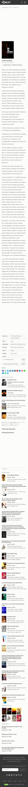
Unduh (23, 359)
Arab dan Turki (11, 616)
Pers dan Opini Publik (13, 413)
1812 (12, 341)
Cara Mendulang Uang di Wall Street (12, 582)
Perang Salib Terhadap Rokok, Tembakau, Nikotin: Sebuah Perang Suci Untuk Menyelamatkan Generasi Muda (13, 513)
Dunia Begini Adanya (13, 475)
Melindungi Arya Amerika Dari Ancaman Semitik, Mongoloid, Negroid (13, 671)
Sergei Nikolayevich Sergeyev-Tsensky (16, 382)
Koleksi (23, 364)
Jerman (13, 425)
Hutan (9, 425)
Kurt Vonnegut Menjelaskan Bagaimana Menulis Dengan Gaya (13, 748)
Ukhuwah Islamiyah (13, 626)
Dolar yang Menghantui (13, 573)
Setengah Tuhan (11, 379)
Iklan (24, 781)
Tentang (4, 781)
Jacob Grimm (7, 65)
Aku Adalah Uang (12, 553)
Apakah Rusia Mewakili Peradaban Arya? (13, 695)
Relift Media (7, 422)
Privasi (14, 781)
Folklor (12, 350)
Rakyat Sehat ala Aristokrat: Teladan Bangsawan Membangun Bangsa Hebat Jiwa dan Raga (14, 486)
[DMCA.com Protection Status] (8, 784)
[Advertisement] (14, 24)
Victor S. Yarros (12, 415)
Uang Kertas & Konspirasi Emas (16, 563)
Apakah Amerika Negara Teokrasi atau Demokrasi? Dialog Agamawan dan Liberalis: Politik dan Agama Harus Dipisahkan (12, 658)
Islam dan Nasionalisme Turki (15, 636)
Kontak (10, 781)
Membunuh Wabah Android (15, 390)
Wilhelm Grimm (17, 65)
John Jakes (11, 393)
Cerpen (15, 353)
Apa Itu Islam (11, 594)
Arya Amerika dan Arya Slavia (15, 645)
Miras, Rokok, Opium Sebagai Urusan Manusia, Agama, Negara (12, 499)
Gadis (6, 425)
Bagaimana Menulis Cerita (9, 734)
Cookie (19, 781)
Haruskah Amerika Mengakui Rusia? (12, 683)
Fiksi (12, 353)
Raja (16, 425)
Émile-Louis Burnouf (13, 404)
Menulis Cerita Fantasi (8, 741)
